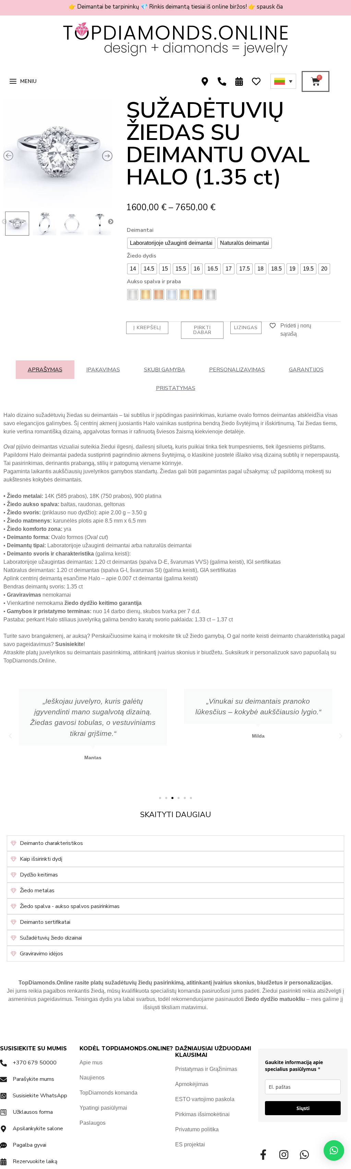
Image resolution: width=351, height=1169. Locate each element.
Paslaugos (93, 1123)
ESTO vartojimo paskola (204, 1099)
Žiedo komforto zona (34, 529)
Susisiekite (69, 644)
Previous (4, 221)
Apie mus (91, 1062)
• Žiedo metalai (22, 496)
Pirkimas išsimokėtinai (202, 1114)
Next (110, 221)
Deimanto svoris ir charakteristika (50, 554)
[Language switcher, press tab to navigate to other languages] (283, 81)
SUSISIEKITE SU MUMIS (33, 1048)
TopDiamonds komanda (108, 1093)
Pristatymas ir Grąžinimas (206, 1069)
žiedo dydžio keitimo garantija (103, 603)
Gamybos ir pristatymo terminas (48, 611)
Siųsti (303, 1108)
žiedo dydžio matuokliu (275, 999)
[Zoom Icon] (57, 153)
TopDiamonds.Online (29, 661)
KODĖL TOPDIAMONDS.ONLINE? (126, 1048)
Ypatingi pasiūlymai (103, 1108)
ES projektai (190, 1144)
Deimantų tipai (25, 545)
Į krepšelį (147, 327)
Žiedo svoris (23, 512)
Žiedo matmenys (28, 521)
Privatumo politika (197, 1129)
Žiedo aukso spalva (32, 504)
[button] (10, 735)
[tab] (45, 369)
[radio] (171, 243)
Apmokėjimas (191, 1084)
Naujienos (92, 1078)
